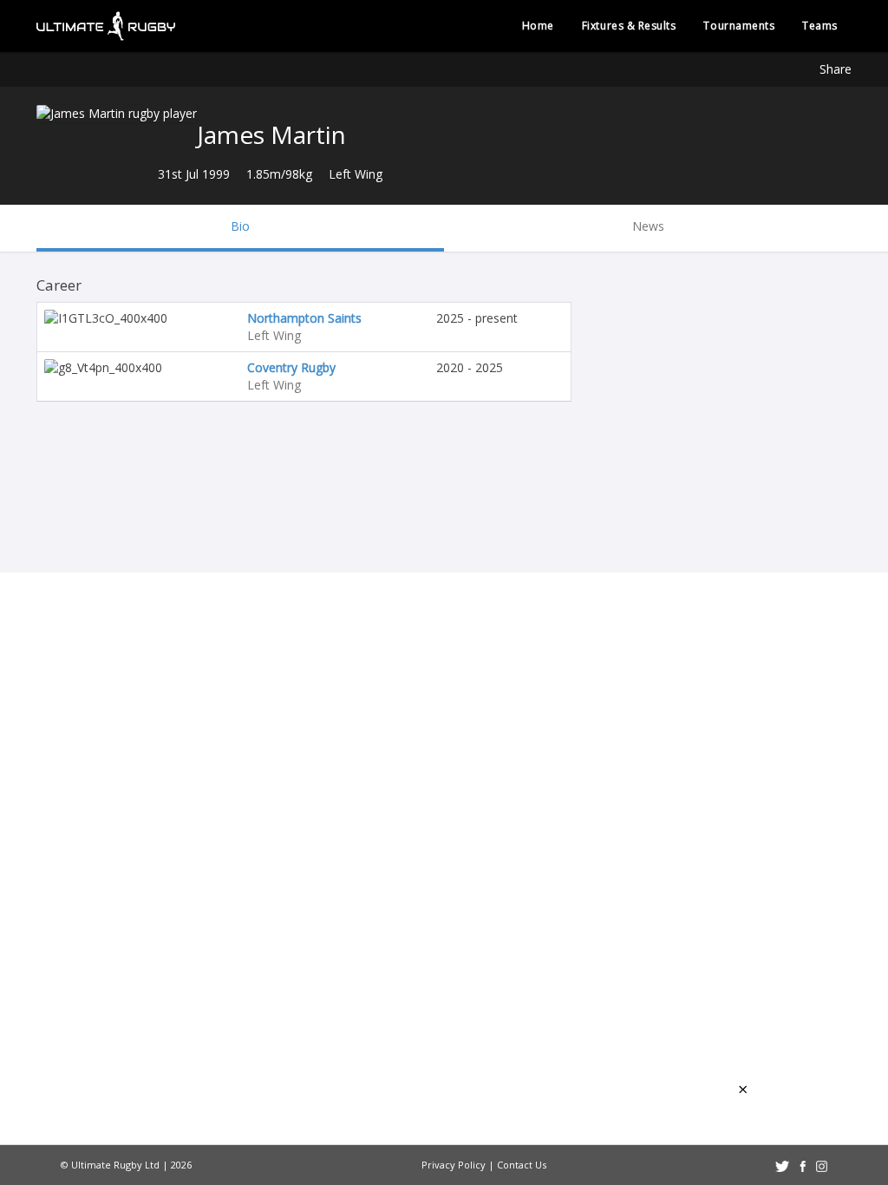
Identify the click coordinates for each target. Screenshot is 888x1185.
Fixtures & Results (629, 25)
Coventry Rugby (291, 367)
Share (835, 69)
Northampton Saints (304, 318)
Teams (820, 25)
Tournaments (738, 25)
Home (538, 25)
